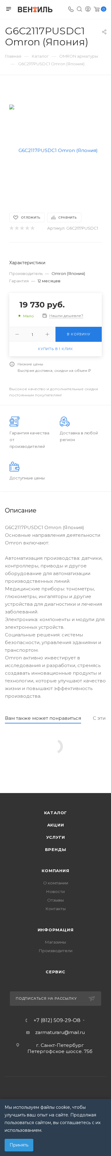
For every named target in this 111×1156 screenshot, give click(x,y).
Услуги (55, 837)
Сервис (55, 971)
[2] (16, 228)
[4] (27, 228)
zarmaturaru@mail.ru (60, 1032)
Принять (19, 1145)
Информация (56, 929)
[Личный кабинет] (88, 10)
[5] (32, 228)
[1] (11, 228)
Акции (55, 824)
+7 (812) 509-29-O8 (57, 1020)
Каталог (55, 812)
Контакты (56, 908)
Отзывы (55, 900)
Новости (55, 891)
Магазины (55, 942)
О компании (55, 882)
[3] (21, 228)
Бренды (55, 849)
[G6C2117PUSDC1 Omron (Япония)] (55, 150)
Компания (55, 870)
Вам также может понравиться (43, 718)
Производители (55, 950)
